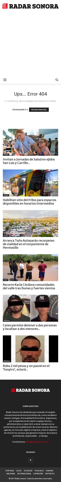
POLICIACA (39, 471)
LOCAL (19, 471)
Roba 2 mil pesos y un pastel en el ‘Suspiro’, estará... (26, 367)
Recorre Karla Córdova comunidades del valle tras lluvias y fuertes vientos (29, 286)
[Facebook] (30, 460)
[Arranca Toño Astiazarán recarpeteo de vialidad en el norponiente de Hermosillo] (30, 223)
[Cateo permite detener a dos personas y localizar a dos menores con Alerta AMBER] (30, 308)
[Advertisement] (30, 44)
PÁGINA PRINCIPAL (39, 110)
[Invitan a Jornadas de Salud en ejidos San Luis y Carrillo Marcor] (30, 142)
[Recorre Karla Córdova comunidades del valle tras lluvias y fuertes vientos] (30, 267)
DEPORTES (49, 474)
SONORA (49, 471)
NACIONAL (11, 474)
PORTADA (10, 471)
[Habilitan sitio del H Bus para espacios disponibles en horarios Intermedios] (30, 182)
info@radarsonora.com (37, 442)
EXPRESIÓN (38, 474)
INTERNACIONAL (24, 474)
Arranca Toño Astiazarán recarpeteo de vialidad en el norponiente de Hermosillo (28, 244)
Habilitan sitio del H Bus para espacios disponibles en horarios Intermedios (29, 201)
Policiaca (7, 320)
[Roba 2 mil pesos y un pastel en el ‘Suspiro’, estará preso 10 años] (30, 348)
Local (5, 280)
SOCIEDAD (28, 471)
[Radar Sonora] (30, 6)
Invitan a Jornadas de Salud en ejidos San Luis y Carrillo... (29, 161)
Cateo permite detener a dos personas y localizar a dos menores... (30, 327)
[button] (57, 80)
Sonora (6, 154)
